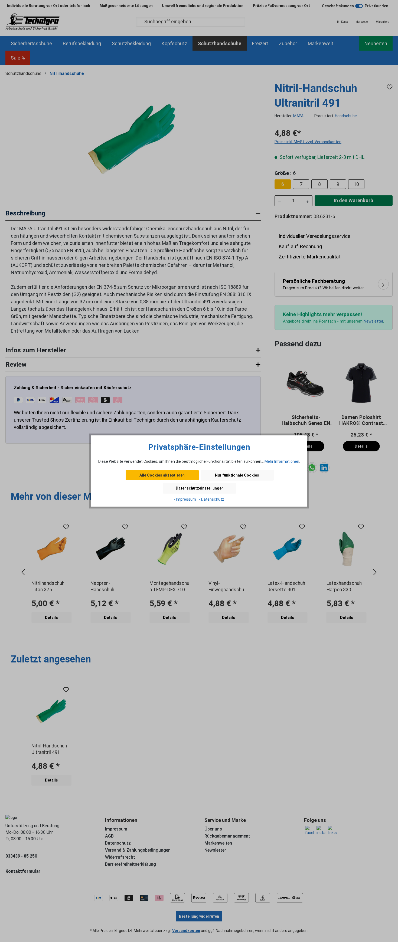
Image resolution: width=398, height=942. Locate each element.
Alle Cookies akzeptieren (162, 475)
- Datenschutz (211, 499)
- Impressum (185, 499)
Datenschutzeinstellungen (200, 488)
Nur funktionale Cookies (237, 475)
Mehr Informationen (282, 461)
